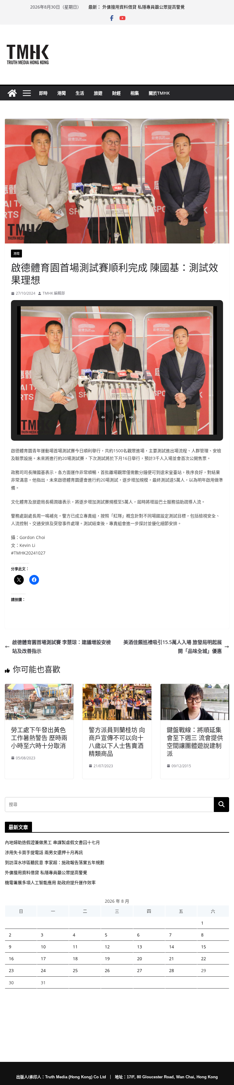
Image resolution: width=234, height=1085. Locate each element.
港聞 (61, 93)
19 (107, 958)
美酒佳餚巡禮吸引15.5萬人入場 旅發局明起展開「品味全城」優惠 (172, 646)
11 (75, 947)
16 (11, 958)
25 (75, 970)
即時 (43, 93)
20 (139, 958)
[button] (103, 417)
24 (43, 970)
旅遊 (98, 93)
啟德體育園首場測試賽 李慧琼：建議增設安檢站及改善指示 (61, 646)
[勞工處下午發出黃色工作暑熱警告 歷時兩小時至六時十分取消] (39, 688)
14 (171, 947)
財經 (116, 93)
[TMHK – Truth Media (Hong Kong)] (12, 93)
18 (75, 958)
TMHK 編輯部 (54, 293)
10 (43, 947)
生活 (80, 93)
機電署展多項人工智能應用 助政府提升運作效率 (50, 882)
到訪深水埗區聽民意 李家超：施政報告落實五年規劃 (54, 862)
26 (107, 970)
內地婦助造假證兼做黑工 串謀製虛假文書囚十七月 (52, 842)
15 (203, 947)
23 (11, 970)
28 (171, 970)
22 (203, 958)
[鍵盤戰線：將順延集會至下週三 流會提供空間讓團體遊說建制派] (195, 688)
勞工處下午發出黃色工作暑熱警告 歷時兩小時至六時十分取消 (39, 738)
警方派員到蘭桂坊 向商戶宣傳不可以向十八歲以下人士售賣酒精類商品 (117, 742)
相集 (134, 93)
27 (139, 970)
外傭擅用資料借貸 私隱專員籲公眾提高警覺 (143, 7)
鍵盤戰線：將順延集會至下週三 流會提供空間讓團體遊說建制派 (195, 742)
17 (43, 958)
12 (107, 947)
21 (171, 958)
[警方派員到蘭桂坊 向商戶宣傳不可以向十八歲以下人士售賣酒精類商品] (117, 688)
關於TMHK (159, 93)
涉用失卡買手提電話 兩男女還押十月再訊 (44, 852)
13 (139, 947)
